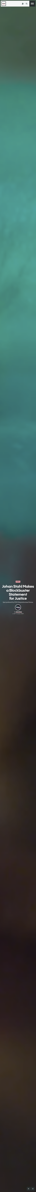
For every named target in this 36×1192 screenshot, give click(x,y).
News (18, 581)
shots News (19, 612)
